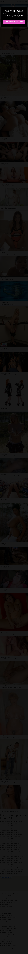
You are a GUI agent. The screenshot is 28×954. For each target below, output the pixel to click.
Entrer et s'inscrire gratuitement (14, 21)
